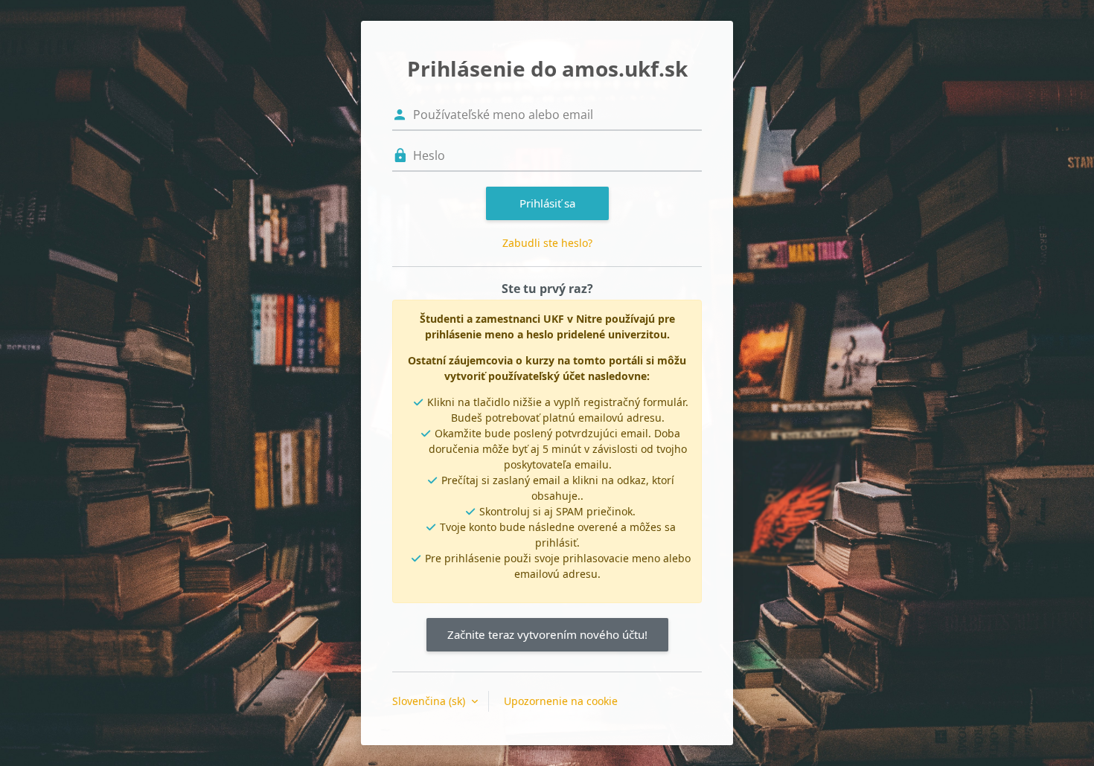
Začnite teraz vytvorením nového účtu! (547, 634)
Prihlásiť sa (547, 203)
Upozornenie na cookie (561, 701)
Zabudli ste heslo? (547, 243)
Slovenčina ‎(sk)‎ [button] (430, 701)
